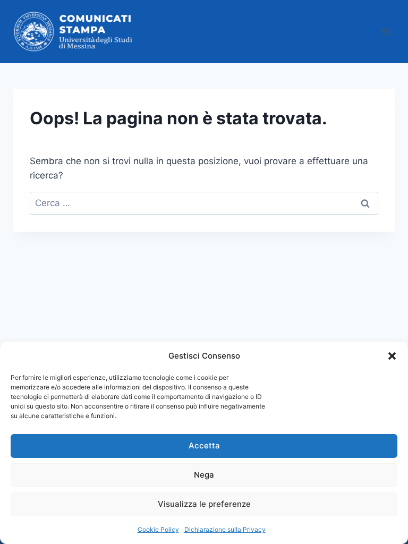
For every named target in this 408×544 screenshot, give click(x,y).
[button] (392, 356)
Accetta (204, 445)
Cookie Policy (158, 529)
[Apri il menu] (385, 31)
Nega (204, 475)
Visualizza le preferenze (204, 504)
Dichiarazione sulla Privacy (225, 529)
